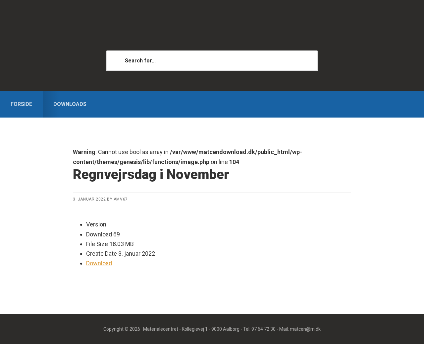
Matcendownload (212, 33)
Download (99, 263)
